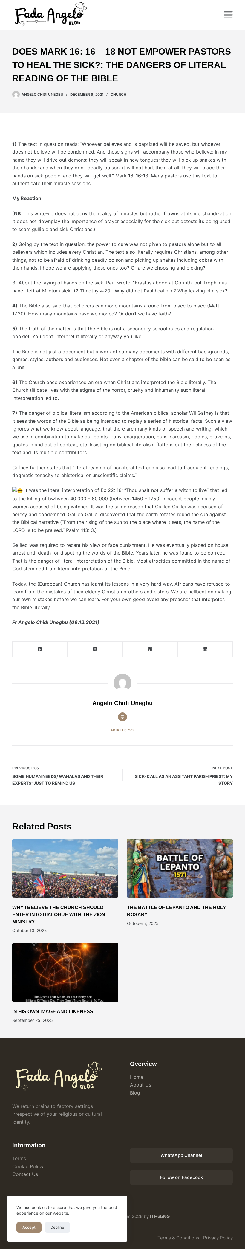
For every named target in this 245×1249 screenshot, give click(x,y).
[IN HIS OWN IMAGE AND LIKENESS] (65, 972)
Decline (57, 1227)
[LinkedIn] (205, 649)
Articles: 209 (122, 730)
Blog (135, 1093)
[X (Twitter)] (95, 649)
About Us (140, 1085)
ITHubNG (160, 1216)
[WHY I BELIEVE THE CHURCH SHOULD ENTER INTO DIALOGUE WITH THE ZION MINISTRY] (65, 868)
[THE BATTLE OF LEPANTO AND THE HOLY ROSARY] (180, 868)
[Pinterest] (150, 649)
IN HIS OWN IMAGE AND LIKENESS (52, 1011)
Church (118, 94)
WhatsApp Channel (181, 1155)
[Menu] (228, 14)
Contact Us (25, 1174)
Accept (29, 1227)
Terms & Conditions (178, 1238)
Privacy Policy (218, 1238)
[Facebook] (40, 649)
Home (136, 1077)
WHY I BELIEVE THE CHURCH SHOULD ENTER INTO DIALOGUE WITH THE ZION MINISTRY (58, 914)
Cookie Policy (28, 1166)
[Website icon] (122, 716)
